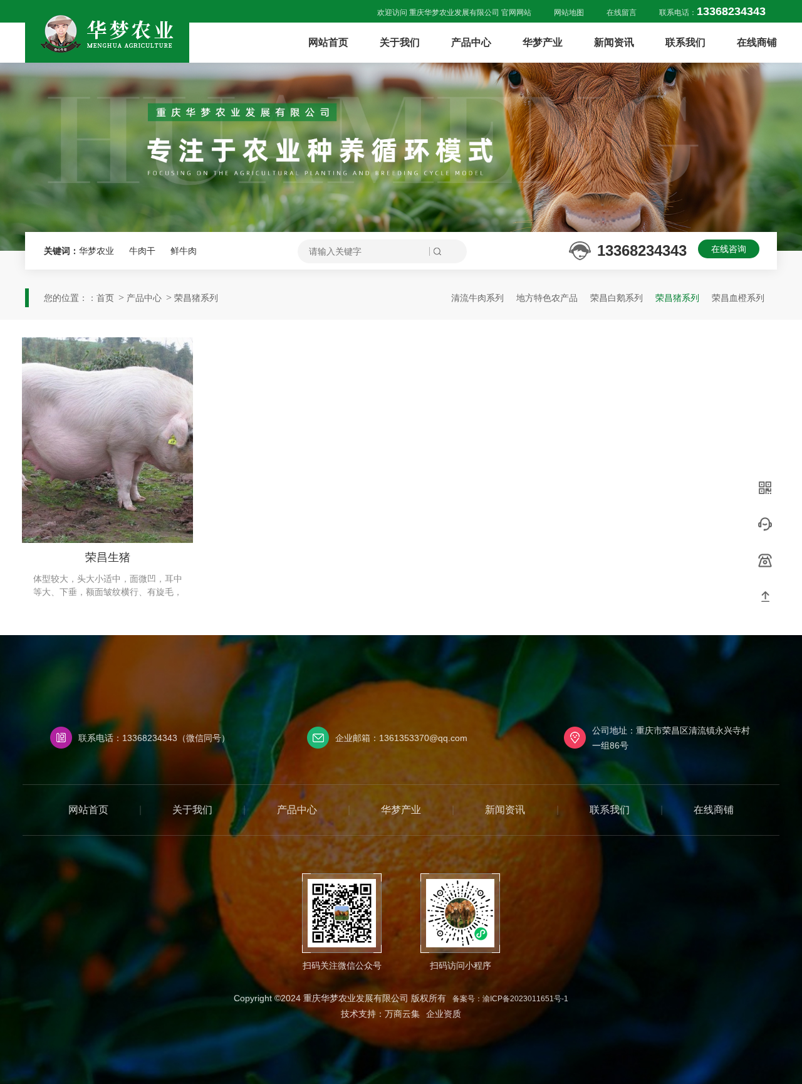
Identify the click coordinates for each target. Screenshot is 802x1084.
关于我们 (400, 42)
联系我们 (685, 42)
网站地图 (569, 12)
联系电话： (712, 12)
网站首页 (328, 42)
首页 (105, 298)
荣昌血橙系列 (738, 298)
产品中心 (471, 42)
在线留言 (622, 12)
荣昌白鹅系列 (616, 298)
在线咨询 (728, 249)
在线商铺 (757, 42)
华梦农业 (98, 251)
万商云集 (402, 1014)
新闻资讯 (614, 42)
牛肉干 (143, 251)
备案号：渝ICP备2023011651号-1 (510, 998)
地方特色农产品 (547, 298)
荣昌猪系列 (196, 298)
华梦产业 (543, 42)
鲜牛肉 (183, 251)
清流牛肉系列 (477, 298)
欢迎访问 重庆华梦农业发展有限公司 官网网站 (454, 12)
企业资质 (443, 1014)
